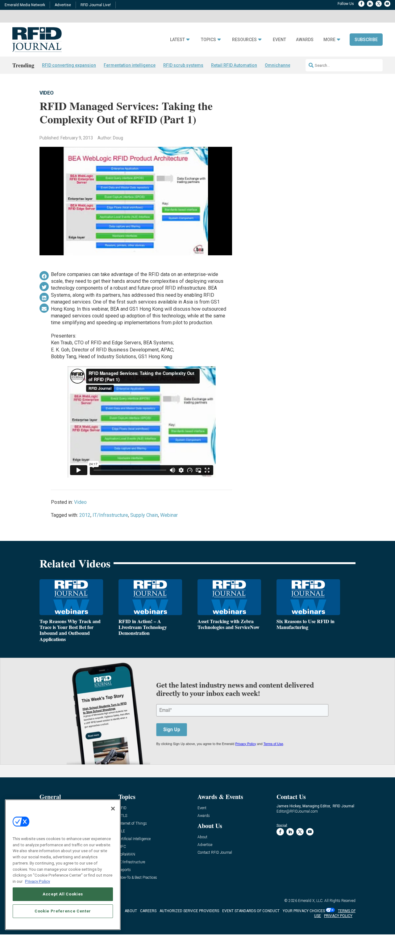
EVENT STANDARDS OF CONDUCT (251, 911)
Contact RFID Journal (215, 853)
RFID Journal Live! (96, 5)
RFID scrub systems (183, 65)
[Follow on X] (379, 4)
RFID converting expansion (69, 65)
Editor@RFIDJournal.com (297, 811)
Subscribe (366, 39)
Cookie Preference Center (63, 910)
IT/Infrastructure (110, 515)
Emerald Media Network (25, 5)
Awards (305, 39)
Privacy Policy (37, 881)
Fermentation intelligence (130, 65)
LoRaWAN (126, 854)
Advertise (63, 5)
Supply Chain (144, 515)
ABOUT (131, 911)
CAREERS (148, 911)
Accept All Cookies (63, 894)
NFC (122, 847)
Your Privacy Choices (304, 911)
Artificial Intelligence (134, 839)
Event (279, 39)
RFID (122, 808)
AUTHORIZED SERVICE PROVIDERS (189, 911)
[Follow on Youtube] (387, 4)
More (329, 39)
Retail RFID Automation (234, 65)
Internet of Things (132, 824)
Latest (177, 39)
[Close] (113, 808)
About (202, 837)
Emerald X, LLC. (310, 901)
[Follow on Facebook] (361, 4)
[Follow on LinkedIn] (370, 4)
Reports (124, 870)
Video (47, 93)
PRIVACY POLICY (338, 916)
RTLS (122, 816)
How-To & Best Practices (137, 878)
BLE (121, 831)
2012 (84, 515)
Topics (208, 39)
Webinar (169, 515)
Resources (244, 39)
